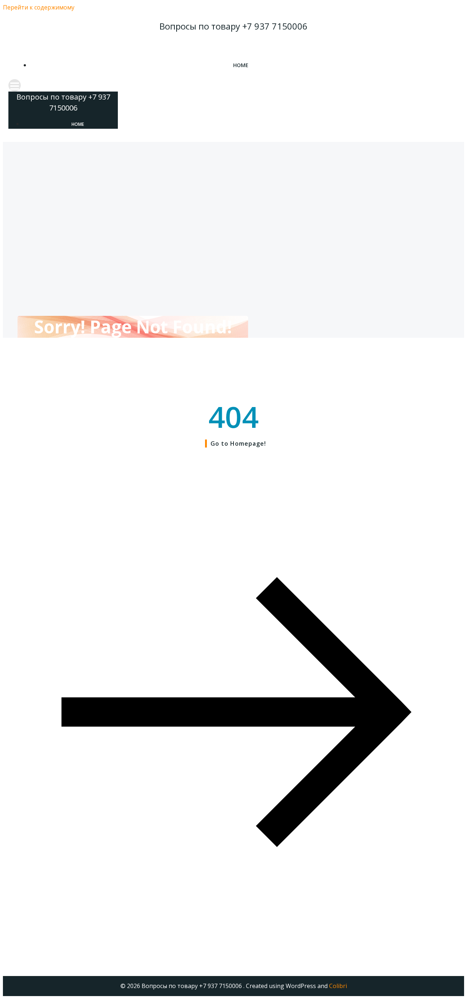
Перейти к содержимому (38, 7)
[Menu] (233, 85)
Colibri (338, 986)
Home (240, 65)
